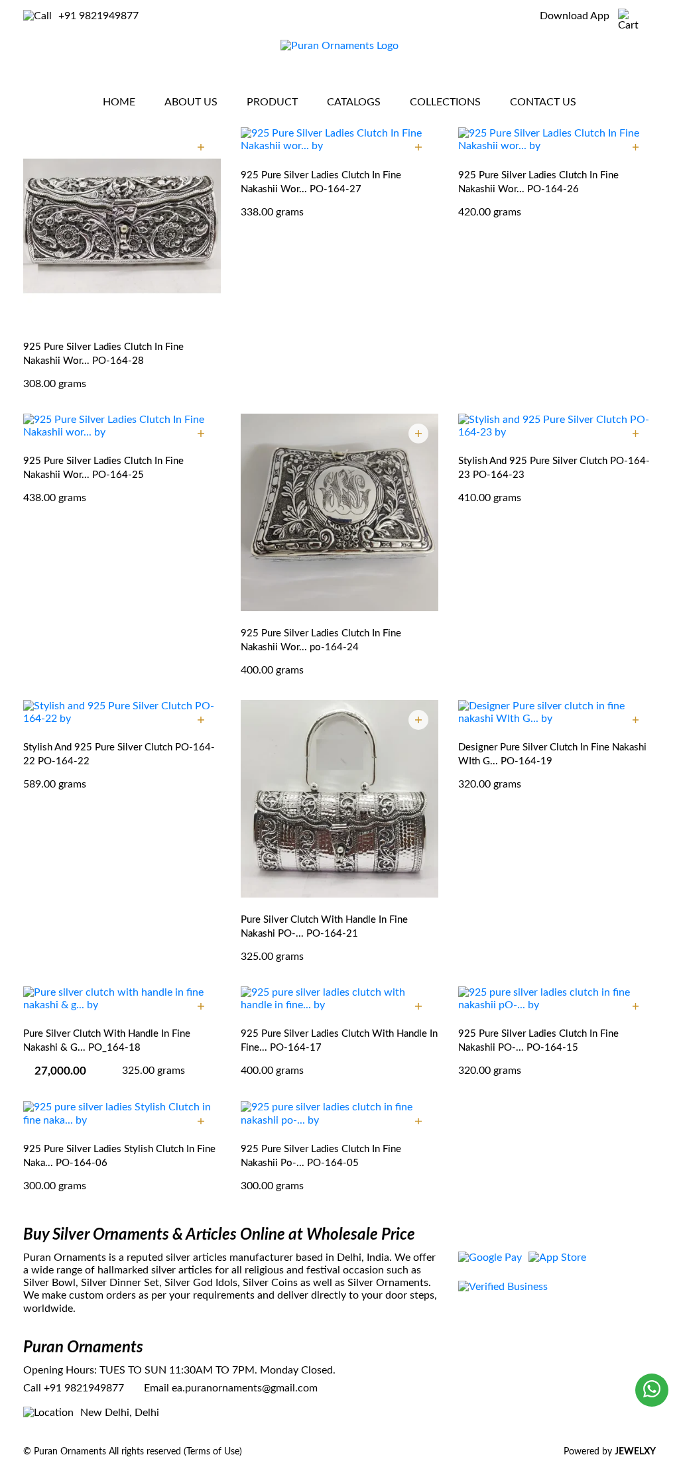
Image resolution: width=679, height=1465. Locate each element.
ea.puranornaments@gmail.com (245, 1388)
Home (119, 102)
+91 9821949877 (98, 16)
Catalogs (354, 102)
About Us (190, 102)
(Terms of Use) (213, 1451)
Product (272, 102)
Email (156, 1388)
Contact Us (543, 102)
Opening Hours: (60, 1370)
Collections (445, 102)
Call (32, 1388)
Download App (574, 16)
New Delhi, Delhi (119, 1412)
